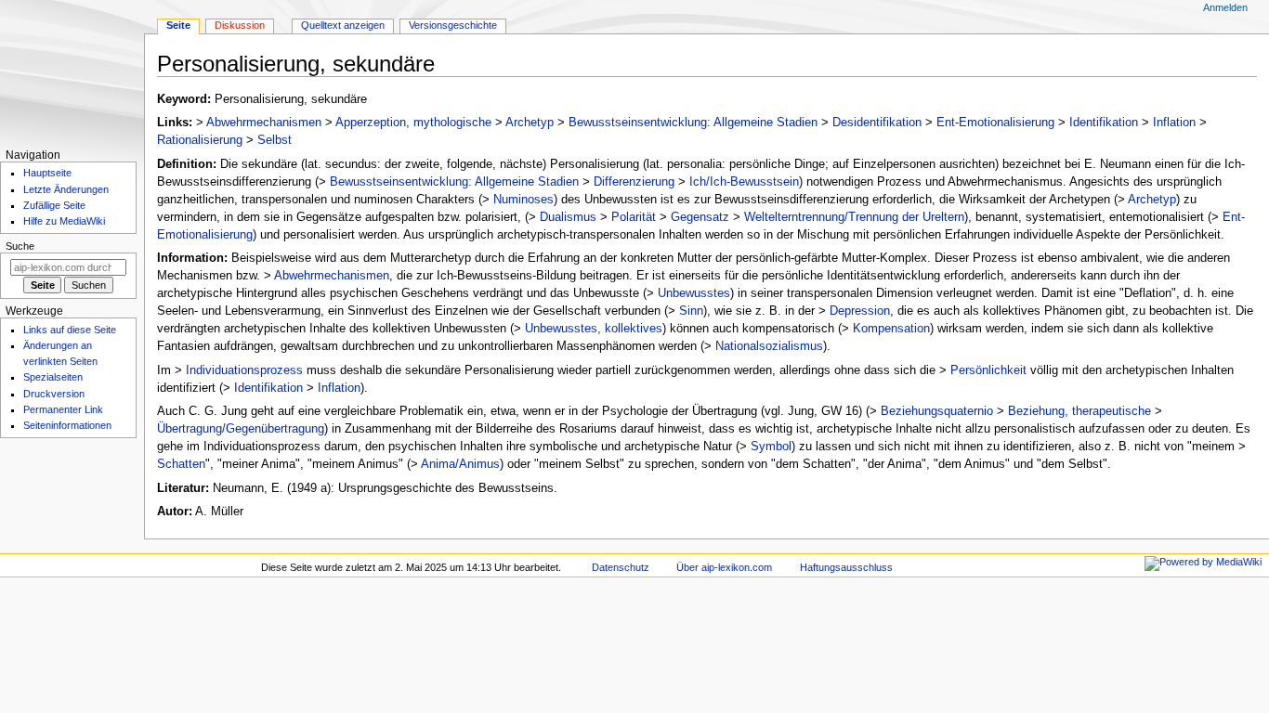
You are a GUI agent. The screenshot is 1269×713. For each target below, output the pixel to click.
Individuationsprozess (244, 370)
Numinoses (523, 199)
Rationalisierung (199, 140)
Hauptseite (47, 172)
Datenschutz (620, 567)
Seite (178, 25)
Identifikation (1103, 122)
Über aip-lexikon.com (724, 567)
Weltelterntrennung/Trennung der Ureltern (854, 217)
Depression (860, 311)
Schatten (181, 464)
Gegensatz (700, 217)
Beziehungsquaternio (937, 411)
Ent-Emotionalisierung (995, 122)
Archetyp (529, 122)
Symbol (771, 446)
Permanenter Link (63, 409)
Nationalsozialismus (769, 346)
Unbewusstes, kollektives (593, 328)
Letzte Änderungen (66, 189)
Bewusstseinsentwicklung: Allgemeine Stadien (693, 122)
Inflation (1174, 122)
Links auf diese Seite (69, 329)
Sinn (691, 311)
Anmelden (1225, 7)
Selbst (274, 140)
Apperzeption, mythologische (413, 122)
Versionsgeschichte (453, 25)
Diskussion (240, 25)
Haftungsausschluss (846, 567)
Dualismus (568, 217)
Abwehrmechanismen (263, 122)
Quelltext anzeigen (343, 25)
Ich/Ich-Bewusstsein (744, 181)
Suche (20, 246)
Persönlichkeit (988, 370)
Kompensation (891, 328)
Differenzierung (634, 181)
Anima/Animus (460, 464)
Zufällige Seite (54, 205)
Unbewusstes (694, 293)
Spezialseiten (53, 376)
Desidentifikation (877, 122)
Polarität (633, 217)
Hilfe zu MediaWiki (64, 221)
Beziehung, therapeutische (1079, 411)
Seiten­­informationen (67, 425)
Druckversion (54, 393)
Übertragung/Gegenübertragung (240, 428)
